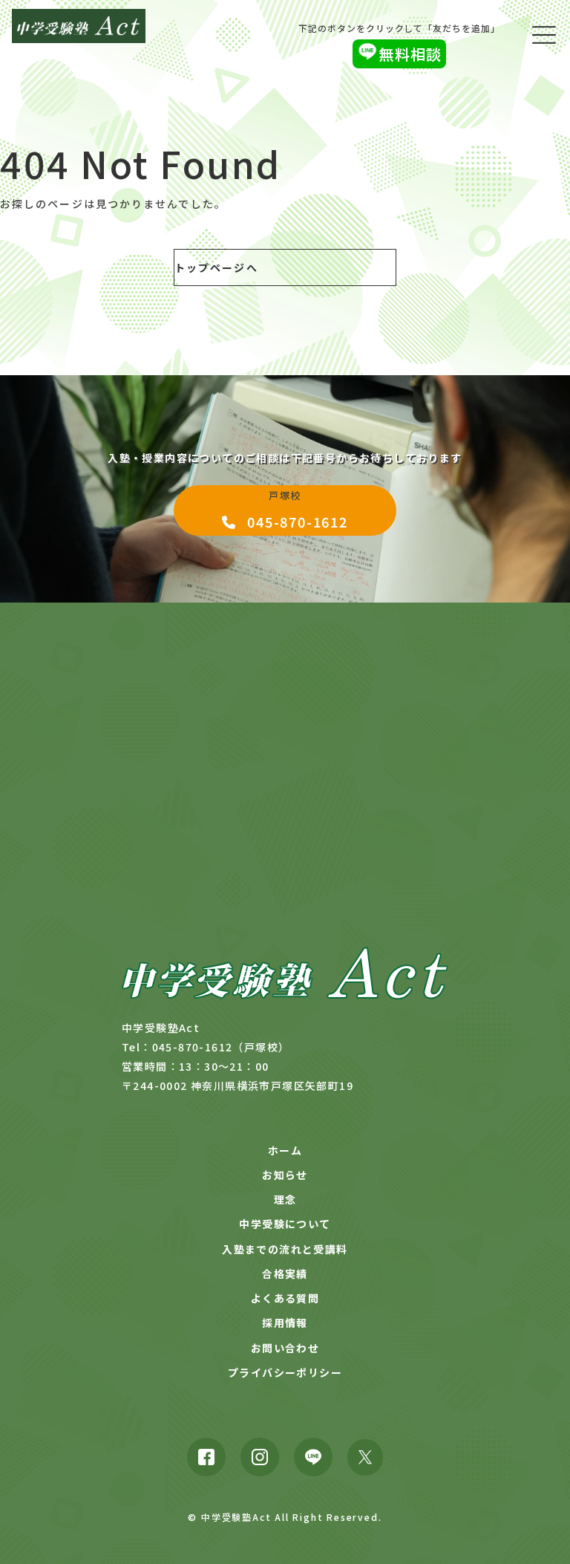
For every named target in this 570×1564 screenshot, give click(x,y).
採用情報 (285, 1322)
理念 (285, 1199)
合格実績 (285, 1273)
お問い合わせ (285, 1347)
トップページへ (216, 267)
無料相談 (410, 54)
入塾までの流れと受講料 (284, 1249)
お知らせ (285, 1174)
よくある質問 (285, 1298)
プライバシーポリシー (285, 1372)
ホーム (285, 1150)
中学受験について (284, 1223)
